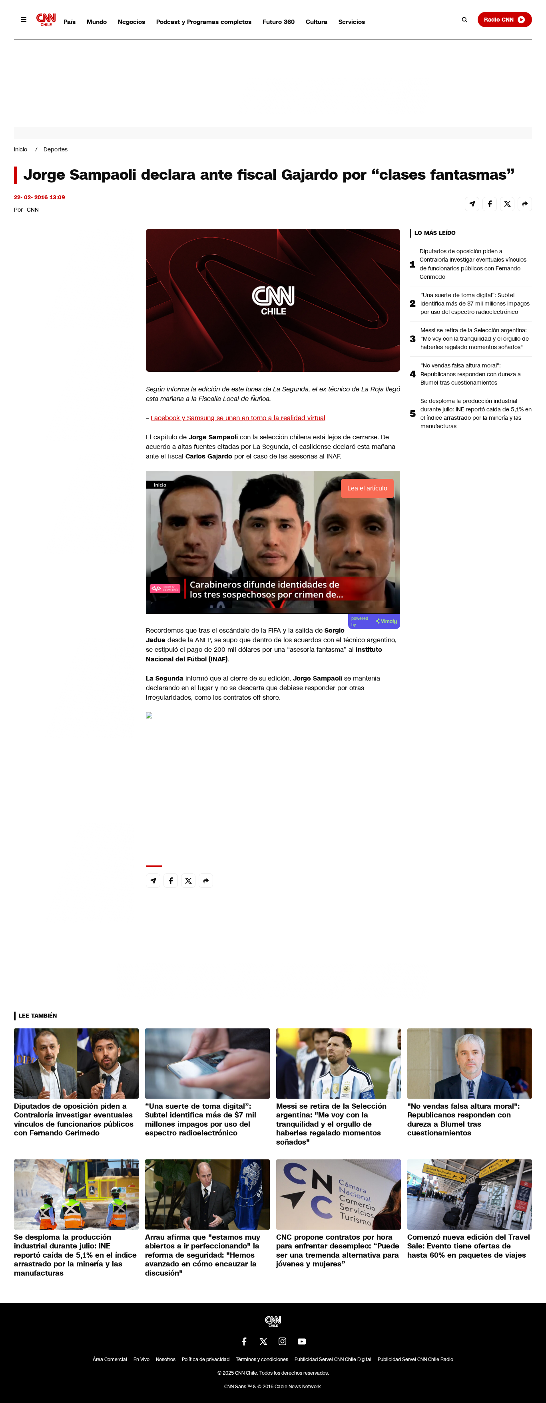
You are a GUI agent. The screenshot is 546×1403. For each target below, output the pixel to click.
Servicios (352, 22)
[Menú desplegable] (23, 19)
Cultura (316, 22)
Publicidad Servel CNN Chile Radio (415, 1359)
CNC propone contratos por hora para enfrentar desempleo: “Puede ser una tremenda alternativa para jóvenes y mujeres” (337, 1251)
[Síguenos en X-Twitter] (263, 1341)
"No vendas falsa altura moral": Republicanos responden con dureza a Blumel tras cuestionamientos (470, 373)
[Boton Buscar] (464, 19)
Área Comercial (110, 1359)
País (70, 22)
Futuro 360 (279, 22)
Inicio (20, 149)
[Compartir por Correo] (472, 204)
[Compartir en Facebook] (489, 204)
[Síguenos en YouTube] (301, 1341)
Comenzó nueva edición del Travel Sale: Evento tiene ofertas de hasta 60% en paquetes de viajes (468, 1246)
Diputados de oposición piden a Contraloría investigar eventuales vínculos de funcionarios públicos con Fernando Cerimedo (473, 263)
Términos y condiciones (262, 1359)
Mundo (97, 22)
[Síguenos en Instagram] (282, 1341)
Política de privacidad (205, 1359)
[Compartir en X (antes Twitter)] (507, 204)
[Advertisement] (74, 686)
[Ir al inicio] (46, 19)
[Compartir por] (525, 204)
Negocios (131, 22)
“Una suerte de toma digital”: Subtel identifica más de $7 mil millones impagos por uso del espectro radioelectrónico (475, 303)
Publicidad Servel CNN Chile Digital (333, 1359)
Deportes (56, 149)
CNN (33, 210)
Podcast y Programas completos (203, 22)
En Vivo (141, 1359)
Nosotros (165, 1359)
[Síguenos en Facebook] (244, 1341)
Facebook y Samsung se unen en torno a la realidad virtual (238, 418)
